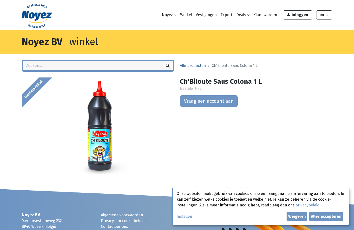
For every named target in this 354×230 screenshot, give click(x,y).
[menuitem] (186, 15)
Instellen (184, 216)
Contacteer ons (114, 226)
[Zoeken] (168, 65)
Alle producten (193, 65)
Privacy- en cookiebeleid (123, 220)
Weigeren (297, 216)
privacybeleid (307, 205)
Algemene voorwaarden (122, 215)
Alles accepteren (326, 216)
